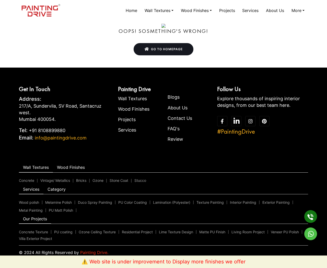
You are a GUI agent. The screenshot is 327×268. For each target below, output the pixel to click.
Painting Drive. (94, 252)
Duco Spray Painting (95, 202)
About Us (275, 10)
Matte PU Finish (212, 232)
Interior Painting (243, 202)
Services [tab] (31, 189)
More (296, 10)
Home (131, 10)
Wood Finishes (195, 10)
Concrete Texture (33, 232)
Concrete (26, 180)
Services (250, 10)
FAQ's (174, 128)
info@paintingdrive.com (61, 138)
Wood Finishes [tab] (71, 167)
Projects (227, 10)
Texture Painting (210, 202)
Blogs (174, 97)
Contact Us (180, 118)
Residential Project (137, 232)
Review (175, 139)
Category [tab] (57, 189)
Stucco (140, 180)
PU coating (63, 232)
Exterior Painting (276, 202)
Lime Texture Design (176, 232)
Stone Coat (119, 180)
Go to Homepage (167, 49)
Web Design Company (194, 252)
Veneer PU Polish (285, 232)
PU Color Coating (132, 202)
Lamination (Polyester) (171, 202)
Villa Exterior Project (35, 238)
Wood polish (29, 202)
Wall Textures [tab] (36, 167)
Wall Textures (157, 10)
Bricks (81, 180)
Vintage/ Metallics (55, 180)
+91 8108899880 (47, 130)
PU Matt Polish (61, 210)
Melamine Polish (58, 202)
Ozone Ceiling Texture (97, 232)
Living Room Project (248, 232)
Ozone (97, 180)
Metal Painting (31, 210)
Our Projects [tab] (35, 218)
